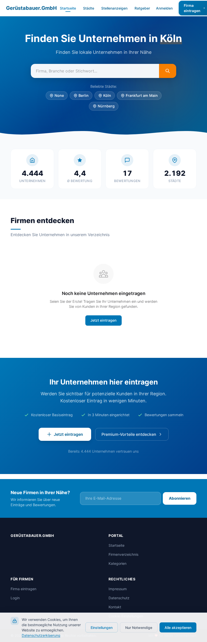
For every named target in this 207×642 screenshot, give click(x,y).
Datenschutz (119, 605)
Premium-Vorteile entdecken (128, 446)
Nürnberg (106, 118)
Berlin (84, 108)
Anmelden (164, 8)
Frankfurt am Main (142, 108)
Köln (107, 108)
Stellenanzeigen (114, 8)
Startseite (68, 8)
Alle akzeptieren (178, 627)
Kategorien (117, 571)
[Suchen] (167, 83)
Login (15, 605)
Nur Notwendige (138, 627)
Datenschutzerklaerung (41, 635)
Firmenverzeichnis (123, 562)
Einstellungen (102, 627)
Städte (88, 8)
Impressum (118, 596)
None (59, 108)
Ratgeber (142, 8)
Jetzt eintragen (103, 333)
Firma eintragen (23, 596)
